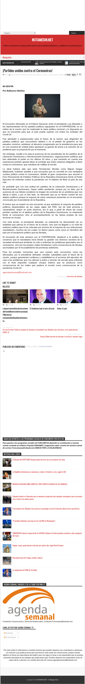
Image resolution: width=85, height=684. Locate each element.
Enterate (8, 63)
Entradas (9, 633)
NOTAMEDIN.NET (42, 39)
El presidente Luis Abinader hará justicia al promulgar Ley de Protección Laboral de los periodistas (46, 508)
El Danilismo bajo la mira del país (42, 308)
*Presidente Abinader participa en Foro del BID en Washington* (34, 521)
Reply (6, 75)
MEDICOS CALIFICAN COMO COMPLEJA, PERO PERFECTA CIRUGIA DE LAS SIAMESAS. (40, 484)
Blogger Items (54, 680)
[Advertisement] (42, 15)
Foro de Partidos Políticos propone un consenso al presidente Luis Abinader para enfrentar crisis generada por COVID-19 (40, 331)
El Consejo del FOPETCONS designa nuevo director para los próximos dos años (39, 459)
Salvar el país (62, 308)
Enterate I (24, 75)
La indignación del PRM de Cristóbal (25, 570)
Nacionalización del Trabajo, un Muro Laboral (30, 62)
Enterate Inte (31, 75)
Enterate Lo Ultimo (41, 75)
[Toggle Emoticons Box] (4, 351)
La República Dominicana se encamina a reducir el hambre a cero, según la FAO (39, 472)
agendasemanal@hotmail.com (17, 272)
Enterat (12, 75)
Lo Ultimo (50, 75)
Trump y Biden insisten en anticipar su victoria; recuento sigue (61, 336)
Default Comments (32, 346)
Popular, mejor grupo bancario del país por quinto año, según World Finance (38, 545)
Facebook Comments (45, 346)
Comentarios (10, 637)
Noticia (56, 75)
